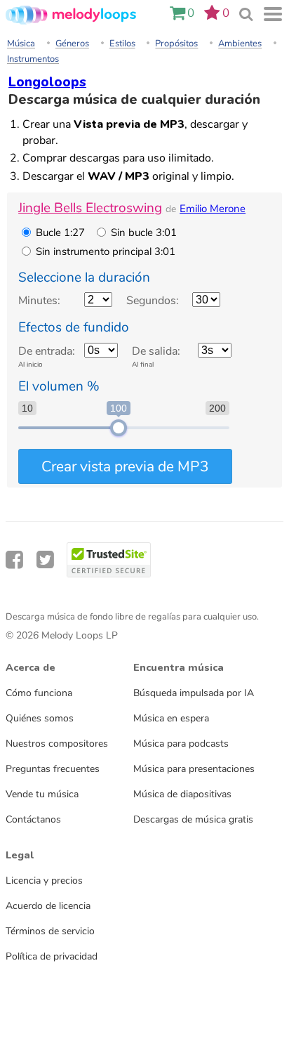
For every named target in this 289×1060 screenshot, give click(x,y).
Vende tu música (42, 794)
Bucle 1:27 (60, 232)
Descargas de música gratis (193, 819)
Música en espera (171, 718)
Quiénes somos (40, 718)
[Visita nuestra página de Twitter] (45, 560)
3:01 (105, 251)
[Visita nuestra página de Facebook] (14, 560)
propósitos (176, 43)
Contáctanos (33, 819)
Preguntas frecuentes (53, 768)
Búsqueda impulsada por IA (193, 693)
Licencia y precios (44, 880)
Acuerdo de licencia (48, 905)
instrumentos (33, 59)
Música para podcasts (181, 743)
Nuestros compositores (57, 743)
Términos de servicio (50, 931)
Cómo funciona (39, 693)
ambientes (240, 43)
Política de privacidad (52, 956)
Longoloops (47, 82)
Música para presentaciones (194, 768)
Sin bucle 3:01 (144, 232)
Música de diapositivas (182, 794)
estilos (122, 43)
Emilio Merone (213, 208)
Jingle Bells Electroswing (90, 208)
